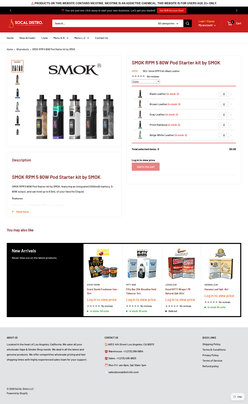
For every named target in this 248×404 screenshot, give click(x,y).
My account (206, 25)
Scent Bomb (93, 284)
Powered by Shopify (17, 393)
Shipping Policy (211, 344)
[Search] (187, 23)
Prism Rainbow (165, 124)
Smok (135, 70)
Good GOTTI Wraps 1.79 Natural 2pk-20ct (177, 291)
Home (10, 37)
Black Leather (164, 93)
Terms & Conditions (214, 349)
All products (22, 49)
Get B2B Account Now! (172, 10)
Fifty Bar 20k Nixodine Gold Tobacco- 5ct (141, 291)
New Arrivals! (27, 37)
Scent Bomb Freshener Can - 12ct (102, 291)
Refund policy (210, 366)
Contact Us (101, 37)
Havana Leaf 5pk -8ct (216, 289)
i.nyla (44, 37)
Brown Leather (165, 103)
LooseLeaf (171, 284)
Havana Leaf (211, 284)
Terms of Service (212, 360)
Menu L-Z (79, 37)
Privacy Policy (210, 355)
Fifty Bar (131, 284)
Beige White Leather (168, 134)
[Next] (240, 280)
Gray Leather (164, 114)
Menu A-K (59, 37)
